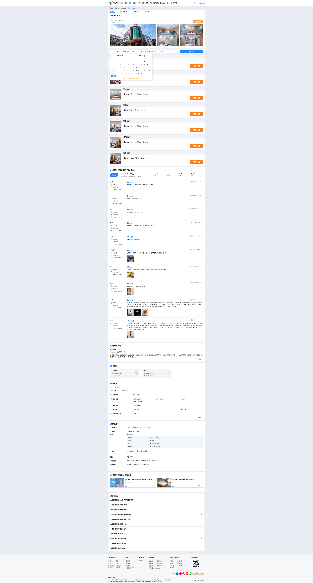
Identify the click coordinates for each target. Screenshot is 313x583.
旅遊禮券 (151, 563)
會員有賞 (172, 565)
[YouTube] (180, 573)
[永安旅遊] (113, 3)
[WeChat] (190, 573)
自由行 (134, 3)
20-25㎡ (127, 126)
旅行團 (121, 3)
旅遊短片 (151, 565)
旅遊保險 (151, 562)
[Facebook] (177, 573)
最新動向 (128, 562)
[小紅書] (187, 573)
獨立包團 (162, 3)
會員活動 (179, 560)
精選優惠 (172, 567)
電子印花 (151, 567)
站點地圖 (196, 580)
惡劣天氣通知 (160, 563)
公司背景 (128, 560)
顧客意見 (179, 562)
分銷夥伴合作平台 (181, 565)
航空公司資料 (160, 562)
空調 (140, 94)
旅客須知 (151, 560)
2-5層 (134, 94)
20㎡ (126, 158)
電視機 (146, 94)
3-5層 (134, 142)
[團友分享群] (198, 573)
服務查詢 (179, 563)
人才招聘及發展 (130, 567)
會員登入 (172, 560)
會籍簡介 (172, 563)
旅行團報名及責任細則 (154, 568)
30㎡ (126, 110)
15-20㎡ (127, 94)
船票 (143, 3)
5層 (132, 110)
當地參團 (169, 3)
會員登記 (172, 562)
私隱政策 (128, 568)
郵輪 (139, 3)
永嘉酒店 (123, 8)
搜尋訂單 (201, 3)
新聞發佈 (128, 563)
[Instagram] (183, 573)
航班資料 (159, 560)
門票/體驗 (156, 3)
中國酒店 (117, 8)
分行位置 (128, 565)
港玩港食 (110, 567)
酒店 (130, 3)
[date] (121, 51)
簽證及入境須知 (161, 565)
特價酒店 (110, 8)
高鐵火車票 (149, 3)
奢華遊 (175, 3)
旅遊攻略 (141, 560)
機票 (126, 3)
